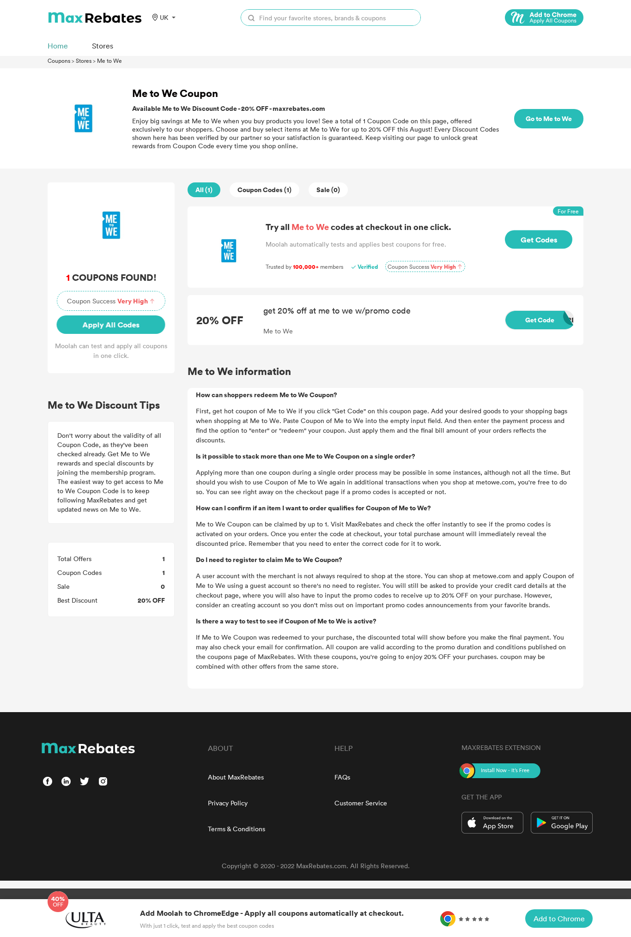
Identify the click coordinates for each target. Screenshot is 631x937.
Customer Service (360, 802)
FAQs (342, 777)
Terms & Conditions (236, 828)
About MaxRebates (236, 777)
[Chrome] (544, 17)
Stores (83, 60)
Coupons (59, 60)
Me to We (109, 60)
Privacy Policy (228, 802)
